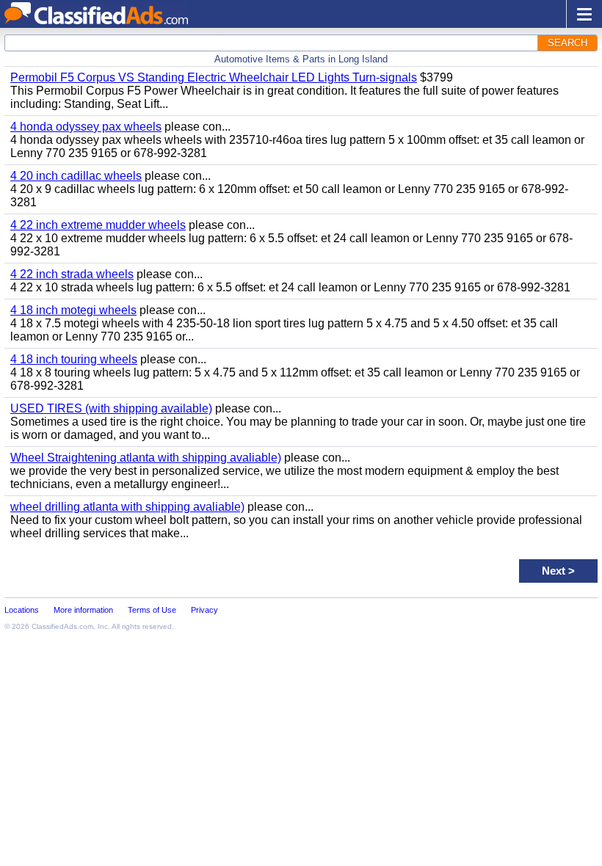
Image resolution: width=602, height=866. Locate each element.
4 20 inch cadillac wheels (76, 176)
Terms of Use (152, 609)
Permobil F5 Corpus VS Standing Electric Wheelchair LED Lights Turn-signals (213, 77)
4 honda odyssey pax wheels (86, 126)
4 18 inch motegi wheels (73, 310)
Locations (21, 609)
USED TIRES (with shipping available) (111, 408)
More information (83, 609)
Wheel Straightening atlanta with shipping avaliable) (145, 457)
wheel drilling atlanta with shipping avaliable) (127, 507)
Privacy (204, 609)
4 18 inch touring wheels (73, 359)
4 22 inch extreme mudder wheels (98, 225)
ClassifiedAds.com (62, 626)
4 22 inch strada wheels (72, 274)
